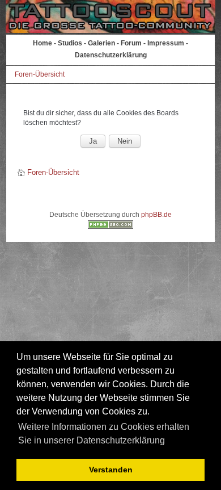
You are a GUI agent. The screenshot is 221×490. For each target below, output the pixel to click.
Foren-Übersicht (40, 74)
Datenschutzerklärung (111, 55)
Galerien (101, 43)
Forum (131, 43)
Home (42, 43)
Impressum (165, 43)
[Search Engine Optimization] (110, 227)
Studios (70, 43)
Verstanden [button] (111, 469)
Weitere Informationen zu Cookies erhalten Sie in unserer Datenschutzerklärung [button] (103, 433)
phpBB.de (156, 215)
